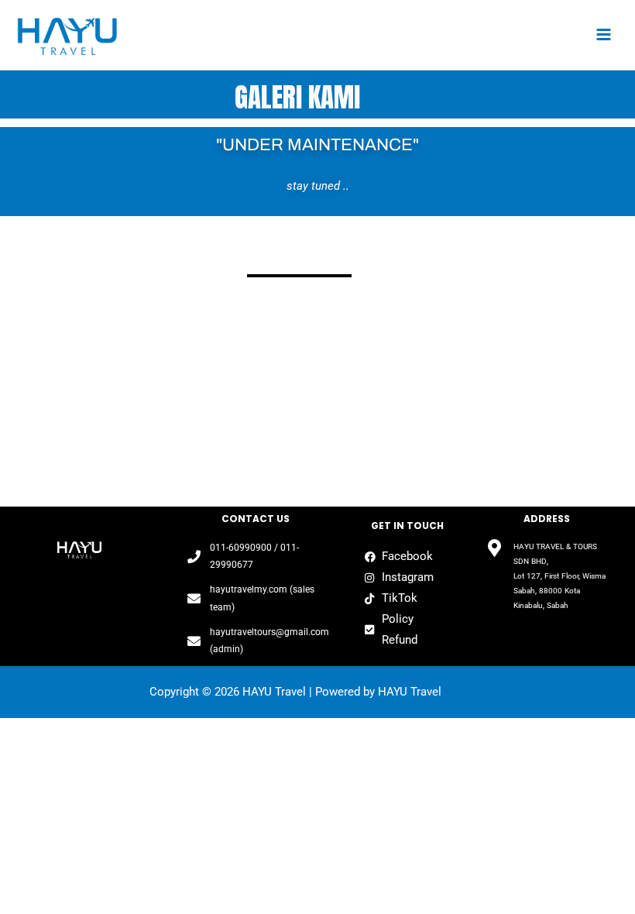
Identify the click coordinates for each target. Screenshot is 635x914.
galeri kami (297, 97)
